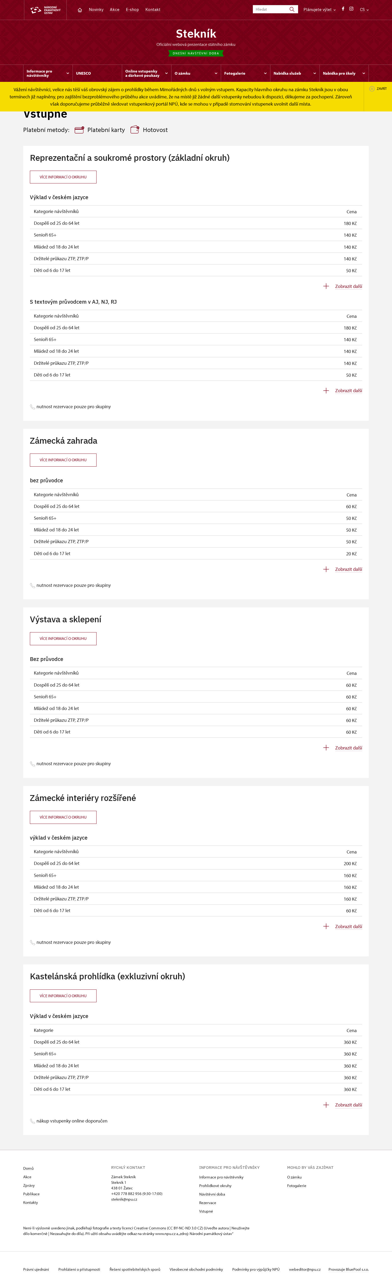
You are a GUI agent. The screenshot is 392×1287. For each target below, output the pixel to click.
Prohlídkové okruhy (215, 1185)
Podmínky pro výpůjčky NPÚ (256, 1269)
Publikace (31, 1193)
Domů (28, 1168)
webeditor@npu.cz (305, 1269)
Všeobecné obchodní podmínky (197, 1269)
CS (363, 9)
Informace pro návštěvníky (221, 1177)
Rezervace (207, 1202)
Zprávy (29, 1185)
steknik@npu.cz (124, 1199)
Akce (114, 9)
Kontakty (30, 1202)
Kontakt (153, 9)
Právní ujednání (36, 1269)
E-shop (132, 9)
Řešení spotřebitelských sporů (135, 1269)
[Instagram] (351, 10)
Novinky (96, 9)
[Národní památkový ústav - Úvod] (45, 10)
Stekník (196, 33)
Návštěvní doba (212, 1194)
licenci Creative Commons (144, 1227)
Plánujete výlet (318, 9)
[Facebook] (343, 10)
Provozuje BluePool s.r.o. (349, 1269)
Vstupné (206, 1211)
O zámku (294, 1177)
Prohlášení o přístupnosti (79, 1269)
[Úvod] (79, 9)
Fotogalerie (296, 1185)
